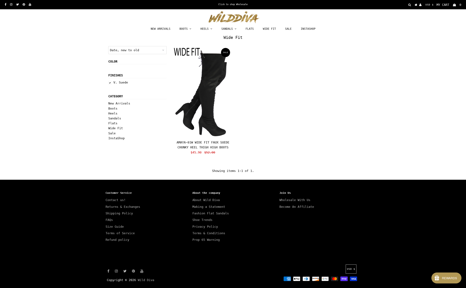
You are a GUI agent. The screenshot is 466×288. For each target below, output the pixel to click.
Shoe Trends (202, 220)
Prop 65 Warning (206, 240)
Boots (183, 28)
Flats (250, 28)
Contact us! (116, 200)
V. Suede (120, 82)
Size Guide (115, 226)
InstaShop (308, 28)
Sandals (227, 28)
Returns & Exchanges (123, 207)
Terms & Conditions (208, 233)
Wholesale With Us (294, 200)
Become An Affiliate (296, 207)
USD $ (429, 4)
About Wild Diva (206, 200)
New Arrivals (160, 28)
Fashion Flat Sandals (210, 213)
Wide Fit (269, 28)
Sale (288, 28)
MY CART (449, 5)
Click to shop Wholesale (233, 4)
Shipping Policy (119, 213)
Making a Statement (208, 207)
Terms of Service (120, 233)
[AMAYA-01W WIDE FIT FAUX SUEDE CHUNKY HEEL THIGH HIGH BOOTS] (203, 92)
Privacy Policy (205, 226)
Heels (204, 28)
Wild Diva (146, 280)
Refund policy (117, 240)
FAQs (109, 220)
